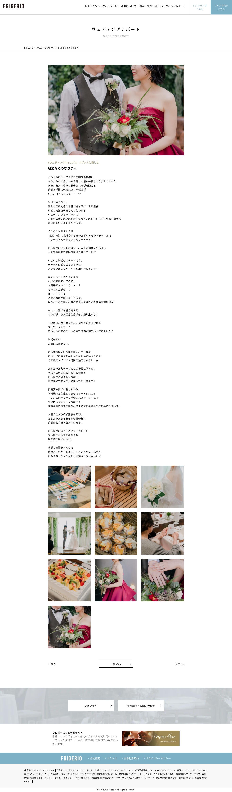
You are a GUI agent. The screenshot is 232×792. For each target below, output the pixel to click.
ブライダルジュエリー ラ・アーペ (138, 778)
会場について (128, 6)
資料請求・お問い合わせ (141, 705)
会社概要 (95, 758)
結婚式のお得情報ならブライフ (106, 778)
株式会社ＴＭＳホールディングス (39, 770)
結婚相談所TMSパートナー (131, 774)
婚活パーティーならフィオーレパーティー (114, 770)
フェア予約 (91, 705)
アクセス (112, 758)
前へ (52, 663)
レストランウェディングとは (101, 6)
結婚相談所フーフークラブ (188, 774)
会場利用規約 (131, 758)
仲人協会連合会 (83, 778)
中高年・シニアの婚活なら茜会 (160, 774)
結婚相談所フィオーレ (107, 774)
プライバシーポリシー (158, 758)
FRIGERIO (29, 47)
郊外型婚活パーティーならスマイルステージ (155, 770)
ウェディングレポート (173, 6)
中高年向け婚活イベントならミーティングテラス (73, 774)
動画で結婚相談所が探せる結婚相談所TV (174, 778)
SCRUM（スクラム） (64, 778)
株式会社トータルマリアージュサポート (75, 770)
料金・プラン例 (148, 6)
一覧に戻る (116, 663)
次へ (180, 663)
